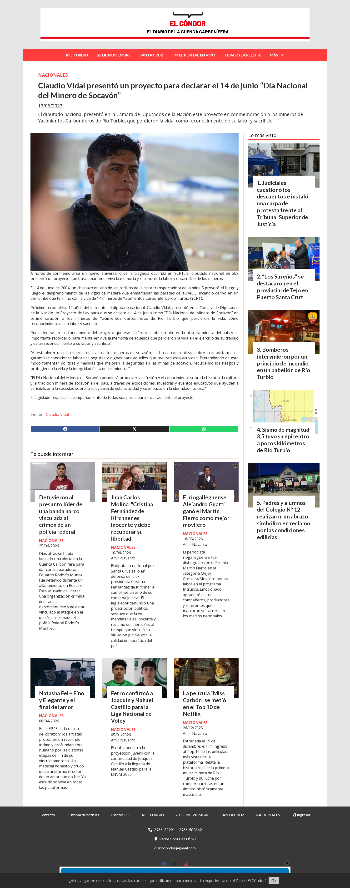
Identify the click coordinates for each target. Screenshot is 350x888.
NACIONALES (53, 75)
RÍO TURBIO (77, 55)
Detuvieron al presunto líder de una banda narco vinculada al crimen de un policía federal (60, 514)
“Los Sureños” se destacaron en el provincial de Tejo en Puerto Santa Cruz (282, 286)
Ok (273, 880)
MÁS (274, 55)
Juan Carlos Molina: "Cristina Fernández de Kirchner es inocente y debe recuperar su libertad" (132, 518)
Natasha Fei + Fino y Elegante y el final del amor (61, 700)
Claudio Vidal (57, 414)
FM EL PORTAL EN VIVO (194, 55)
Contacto (47, 814)
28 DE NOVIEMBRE (113, 55)
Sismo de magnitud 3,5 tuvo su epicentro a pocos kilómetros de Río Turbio (283, 439)
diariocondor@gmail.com (175, 848)
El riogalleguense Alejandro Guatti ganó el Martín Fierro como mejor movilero (206, 511)
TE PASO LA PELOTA (242, 55)
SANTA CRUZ (151, 55)
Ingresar (303, 814)
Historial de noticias (82, 814)
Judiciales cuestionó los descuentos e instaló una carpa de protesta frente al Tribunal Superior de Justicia (282, 203)
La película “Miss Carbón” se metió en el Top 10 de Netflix (204, 703)
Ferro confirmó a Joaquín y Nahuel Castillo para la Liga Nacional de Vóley (132, 707)
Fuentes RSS (120, 814)
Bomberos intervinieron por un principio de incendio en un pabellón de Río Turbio (283, 363)
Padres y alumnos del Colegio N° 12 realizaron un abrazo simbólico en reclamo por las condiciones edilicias (283, 519)
